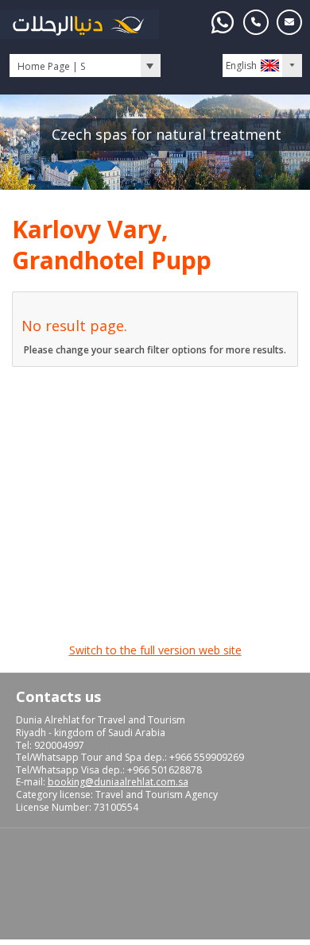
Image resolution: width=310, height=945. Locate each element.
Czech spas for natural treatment (166, 134)
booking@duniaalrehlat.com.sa (118, 782)
